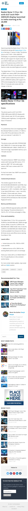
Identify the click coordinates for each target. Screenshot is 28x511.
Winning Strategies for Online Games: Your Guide (15, 357)
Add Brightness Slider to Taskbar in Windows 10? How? (17, 385)
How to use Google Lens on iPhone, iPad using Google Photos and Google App (17, 366)
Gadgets (4, 9)
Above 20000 (5, 269)
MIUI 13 (20, 269)
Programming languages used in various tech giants (16, 371)
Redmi (3, 272)
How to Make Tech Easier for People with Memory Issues (18, 297)
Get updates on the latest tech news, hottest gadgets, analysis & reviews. (14, 486)
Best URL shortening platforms (16, 344)
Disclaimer (14, 508)
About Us (4, 506)
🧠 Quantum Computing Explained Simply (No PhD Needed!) (17, 451)
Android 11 (13, 269)
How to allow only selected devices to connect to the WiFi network (17, 377)
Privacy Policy (20, 506)
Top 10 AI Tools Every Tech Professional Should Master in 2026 (18, 290)
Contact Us (12, 506)
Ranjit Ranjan (7, 25)
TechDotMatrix (16, 504)
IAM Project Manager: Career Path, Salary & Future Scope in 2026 (17, 283)
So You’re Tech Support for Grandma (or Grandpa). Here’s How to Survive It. (17, 428)
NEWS (8, 265)
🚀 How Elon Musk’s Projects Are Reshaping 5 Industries (18, 304)
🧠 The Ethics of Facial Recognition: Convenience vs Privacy (17, 458)
